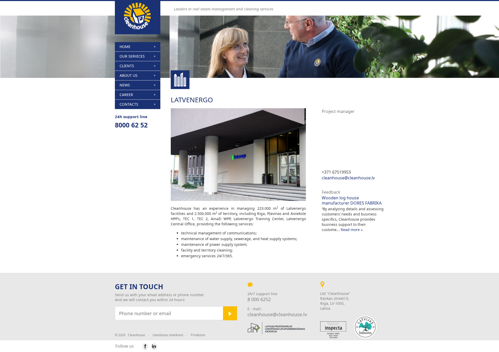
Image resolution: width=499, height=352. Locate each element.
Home (125, 46)
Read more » (352, 229)
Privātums (198, 335)
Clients (127, 65)
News (125, 85)
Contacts (129, 104)
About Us (128, 75)
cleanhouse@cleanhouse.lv (348, 178)
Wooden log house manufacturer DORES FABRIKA (352, 200)
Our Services (132, 56)
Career (126, 94)
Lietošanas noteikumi (168, 335)
